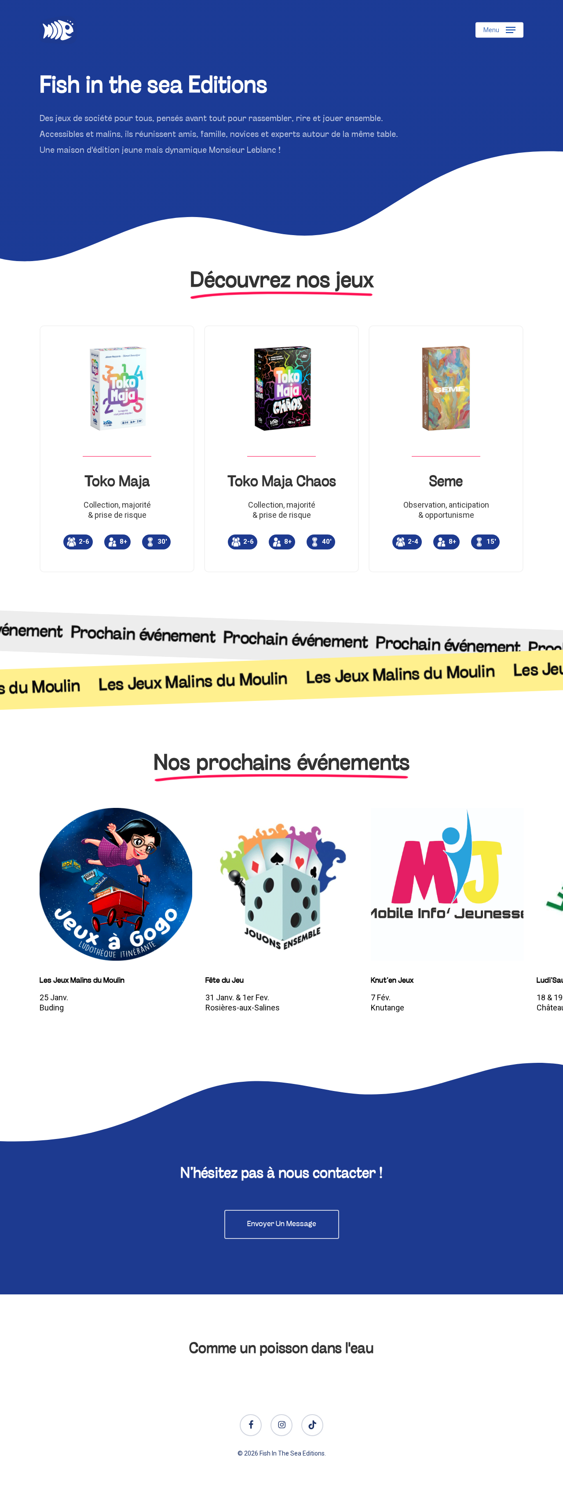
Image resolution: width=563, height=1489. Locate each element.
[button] (499, 30)
